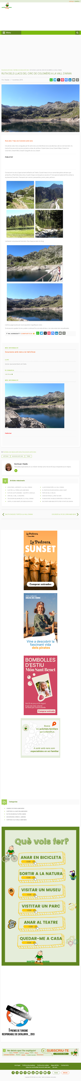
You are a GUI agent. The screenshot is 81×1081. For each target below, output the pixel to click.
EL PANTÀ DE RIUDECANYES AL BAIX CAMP (54, 490)
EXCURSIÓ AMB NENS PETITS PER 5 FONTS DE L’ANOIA (57, 501)
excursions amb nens (17, 456)
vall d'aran (5, 456)
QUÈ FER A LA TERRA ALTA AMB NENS (18, 490)
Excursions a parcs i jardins (16, 817)
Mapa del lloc (55, 1065)
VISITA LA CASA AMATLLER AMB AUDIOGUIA (20, 501)
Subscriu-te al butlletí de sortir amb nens (38, 1067)
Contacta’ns (65, 1065)
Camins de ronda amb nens (15, 808)
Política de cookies (43, 1065)
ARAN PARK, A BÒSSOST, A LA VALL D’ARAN (20, 487)
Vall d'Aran (8, 374)
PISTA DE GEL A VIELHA (48, 493)
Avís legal (17, 1065)
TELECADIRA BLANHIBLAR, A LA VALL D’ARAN (20, 498)
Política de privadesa (28, 1065)
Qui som (54, 1067)
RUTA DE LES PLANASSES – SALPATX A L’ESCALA (21, 493)
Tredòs (28, 456)
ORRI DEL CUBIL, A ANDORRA (16, 496)
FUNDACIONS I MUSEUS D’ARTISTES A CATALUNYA (56, 498)
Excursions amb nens (7, 70)
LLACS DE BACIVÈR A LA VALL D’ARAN (53, 487)
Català (71, 1)
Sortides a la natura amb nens (21, 70)
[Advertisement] (54, 16)
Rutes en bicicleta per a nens (16, 814)
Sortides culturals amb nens (17, 820)
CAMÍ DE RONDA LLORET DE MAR (51, 496)
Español (77, 1)
